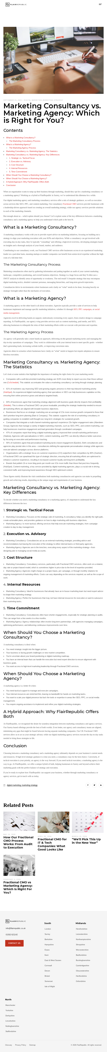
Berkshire (48, 939)
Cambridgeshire (82, 965)
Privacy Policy (20, 1045)
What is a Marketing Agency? (18, 144)
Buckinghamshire (83, 960)
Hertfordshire (81, 976)
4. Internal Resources (18, 168)
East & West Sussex (53, 960)
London (48, 929)
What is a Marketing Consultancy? (20, 137)
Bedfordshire (81, 955)
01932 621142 (12, 934)
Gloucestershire (82, 971)
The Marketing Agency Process (22, 148)
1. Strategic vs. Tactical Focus (22, 158)
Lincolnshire (10, 1021)
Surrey (47, 934)
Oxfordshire (81, 981)
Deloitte (7, 405)
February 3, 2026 (12, 879)
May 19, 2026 (9, 834)
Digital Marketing (33, 100)
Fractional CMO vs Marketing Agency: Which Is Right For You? (17, 887)
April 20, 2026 (45, 836)
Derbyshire (9, 1016)
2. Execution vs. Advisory (20, 161)
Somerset (49, 981)
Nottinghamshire (12, 1026)
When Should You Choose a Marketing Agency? (26, 178)
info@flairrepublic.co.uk (16, 928)
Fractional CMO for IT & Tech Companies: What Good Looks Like (52, 844)
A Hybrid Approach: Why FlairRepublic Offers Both (27, 182)
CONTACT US (14, 943)
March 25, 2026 (79, 836)
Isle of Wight (50, 986)
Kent (46, 955)
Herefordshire (81, 929)
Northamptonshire (83, 939)
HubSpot (7, 392)
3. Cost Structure (16, 165)
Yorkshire (9, 1010)
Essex (47, 950)
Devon (47, 971)
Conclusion (11, 185)
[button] (100, 4)
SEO (75, 309)
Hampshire (49, 945)
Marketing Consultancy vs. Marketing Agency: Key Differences (33, 155)
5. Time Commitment (18, 172)
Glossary (8, 1045)
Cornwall (48, 965)
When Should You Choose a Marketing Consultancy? (28, 175)
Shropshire (80, 945)
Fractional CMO (69, 204)
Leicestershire (82, 934)
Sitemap (32, 1045)
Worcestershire (82, 950)
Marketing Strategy (53, 100)
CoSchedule (13, 382)
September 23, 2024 (12, 100)
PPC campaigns (85, 309)
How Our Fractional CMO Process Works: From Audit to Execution (18, 842)
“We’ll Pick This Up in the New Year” (86, 841)
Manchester (10, 1005)
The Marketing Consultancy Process (24, 141)
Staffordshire (10, 1031)
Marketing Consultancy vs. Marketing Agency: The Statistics (32, 151)
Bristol (47, 976)
